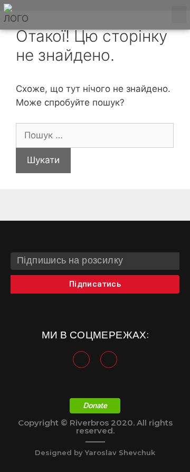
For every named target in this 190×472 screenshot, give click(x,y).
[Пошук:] (95, 135)
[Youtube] (108, 359)
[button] (179, 14)
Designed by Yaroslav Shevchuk (95, 452)
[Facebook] (81, 359)
